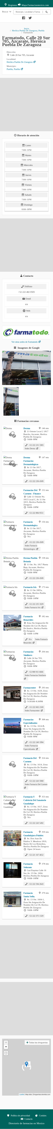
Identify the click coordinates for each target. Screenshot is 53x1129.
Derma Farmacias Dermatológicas (30, 461)
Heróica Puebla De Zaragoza (20, 62)
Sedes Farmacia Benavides (35, 641)
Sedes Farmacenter (32, 710)
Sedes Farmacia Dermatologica (30, 547)
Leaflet (22, 1094)
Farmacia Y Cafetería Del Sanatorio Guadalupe (34, 800)
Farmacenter (29, 688)
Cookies (42, 1115)
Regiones (12, 5)
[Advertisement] (26, 104)
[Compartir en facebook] (23, 17)
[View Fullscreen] (6, 1053)
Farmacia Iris (29, 587)
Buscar (5, 11)
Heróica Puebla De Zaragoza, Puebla (28, 30)
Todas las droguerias (38, 1042)
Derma (26, 428)
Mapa (24, 5)
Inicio (26, 28)
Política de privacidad (20, 1115)
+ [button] (6, 1042)
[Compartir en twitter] (30, 17)
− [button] (6, 1047)
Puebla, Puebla (13, 69)
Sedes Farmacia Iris (33, 607)
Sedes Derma (30, 448)
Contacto (28, 1119)
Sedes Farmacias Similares (35, 675)
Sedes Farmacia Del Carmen (36, 784)
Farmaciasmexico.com (38, 5)
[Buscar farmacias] (47, 12)
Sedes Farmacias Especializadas (30, 747)
